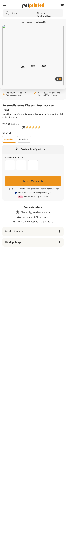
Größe (7, 133)
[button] (4, 5)
